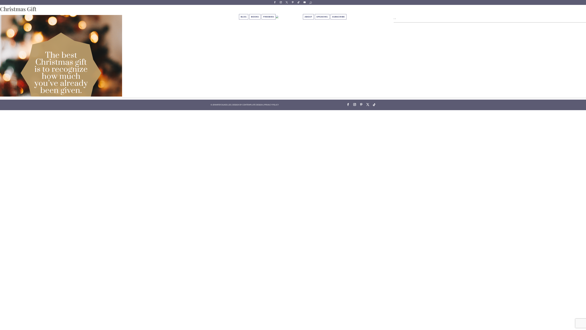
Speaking (322, 17)
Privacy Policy (271, 105)
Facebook (275, 2)
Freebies (268, 17)
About (308, 17)
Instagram (281, 2)
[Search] (310, 3)
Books (255, 17)
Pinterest (293, 2)
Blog (244, 17)
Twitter (287, 2)
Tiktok (299, 2)
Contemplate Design (252, 105)
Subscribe (305, 2)
